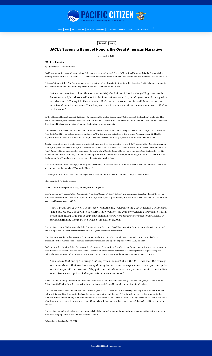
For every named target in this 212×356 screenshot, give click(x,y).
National (102, 43)
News (112, 43)
